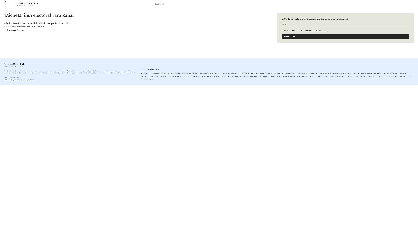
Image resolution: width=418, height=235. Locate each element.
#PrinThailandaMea (202, 73)
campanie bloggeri (339, 73)
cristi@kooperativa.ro (115, 73)
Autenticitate (261, 73)
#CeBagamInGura (148, 73)
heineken (238, 76)
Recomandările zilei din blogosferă (311, 76)
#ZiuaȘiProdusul (216, 73)
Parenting (293, 76)
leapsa (246, 76)
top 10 (387, 76)
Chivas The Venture (401, 73)
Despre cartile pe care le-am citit (181, 76)
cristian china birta (157, 76)
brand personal (304, 73)
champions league (374, 73)
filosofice (229, 76)
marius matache (282, 76)
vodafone (149, 79)
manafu (265, 76)
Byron (328, 73)
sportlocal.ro (364, 76)
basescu (280, 73)
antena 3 (237, 73)
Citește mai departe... (15, 30)
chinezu (387, 73)
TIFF (380, 76)
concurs (144, 76)
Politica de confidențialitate (317, 30)
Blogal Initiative (291, 73)
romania (339, 76)
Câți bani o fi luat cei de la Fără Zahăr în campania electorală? (37, 23)
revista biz (329, 76)
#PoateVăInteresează (185, 73)
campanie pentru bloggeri (356, 73)
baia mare (271, 73)
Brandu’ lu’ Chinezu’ (317, 73)
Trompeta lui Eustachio (399, 76)
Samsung (354, 76)
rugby (346, 76)
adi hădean (228, 73)
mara (273, 76)
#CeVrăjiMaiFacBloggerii (165, 73)
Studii (374, 76)
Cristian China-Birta (27, 4)
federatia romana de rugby (213, 76)
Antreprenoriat (249, 73)
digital (199, 76)
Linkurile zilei (255, 76)
